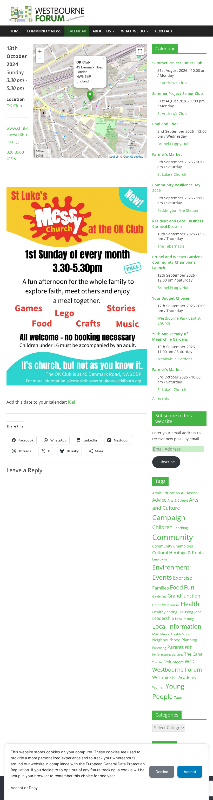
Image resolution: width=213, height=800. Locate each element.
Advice (159, 500)
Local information (176, 626)
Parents (175, 647)
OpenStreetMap (133, 156)
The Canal (193, 654)
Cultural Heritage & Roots (178, 553)
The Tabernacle (170, 246)
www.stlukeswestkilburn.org (17, 134)
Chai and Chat (165, 123)
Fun (189, 587)
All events (160, 398)
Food (176, 587)
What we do (133, 31)
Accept (190, 771)
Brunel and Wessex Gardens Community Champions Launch (177, 262)
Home (15, 31)
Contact (164, 31)
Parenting (159, 647)
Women (158, 687)
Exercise (182, 577)
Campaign (168, 517)
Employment (161, 559)
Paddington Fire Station (177, 210)
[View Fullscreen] (140, 51)
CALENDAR (77, 31)
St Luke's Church (171, 174)
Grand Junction (184, 596)
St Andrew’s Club (172, 82)
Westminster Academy (174, 677)
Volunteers (174, 661)
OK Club (14, 106)
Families (160, 588)
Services (177, 654)
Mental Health (170, 634)
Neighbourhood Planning (174, 640)
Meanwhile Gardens (174, 358)
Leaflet (113, 156)
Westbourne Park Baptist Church (179, 321)
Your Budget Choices (171, 298)
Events (162, 577)
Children (162, 527)
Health (190, 604)
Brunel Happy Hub (173, 143)
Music (186, 634)
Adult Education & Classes (175, 492)
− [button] (40, 59)
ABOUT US (101, 31)
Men (155, 634)
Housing (185, 611)
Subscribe (166, 461)
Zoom (178, 697)
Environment (171, 567)
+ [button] (40, 51)
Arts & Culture (178, 500)
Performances (161, 654)
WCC (190, 661)
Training (157, 662)
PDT (188, 647)
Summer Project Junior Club (177, 62)
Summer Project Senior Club (177, 93)
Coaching (181, 527)
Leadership (163, 618)
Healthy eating (164, 611)
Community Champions (172, 546)
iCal (71, 402)
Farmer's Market (167, 154)
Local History (184, 618)
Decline (162, 771)
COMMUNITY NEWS (44, 31)
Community (172, 537)
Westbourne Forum (177, 669)
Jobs (198, 611)
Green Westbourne (166, 605)
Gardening (159, 596)
